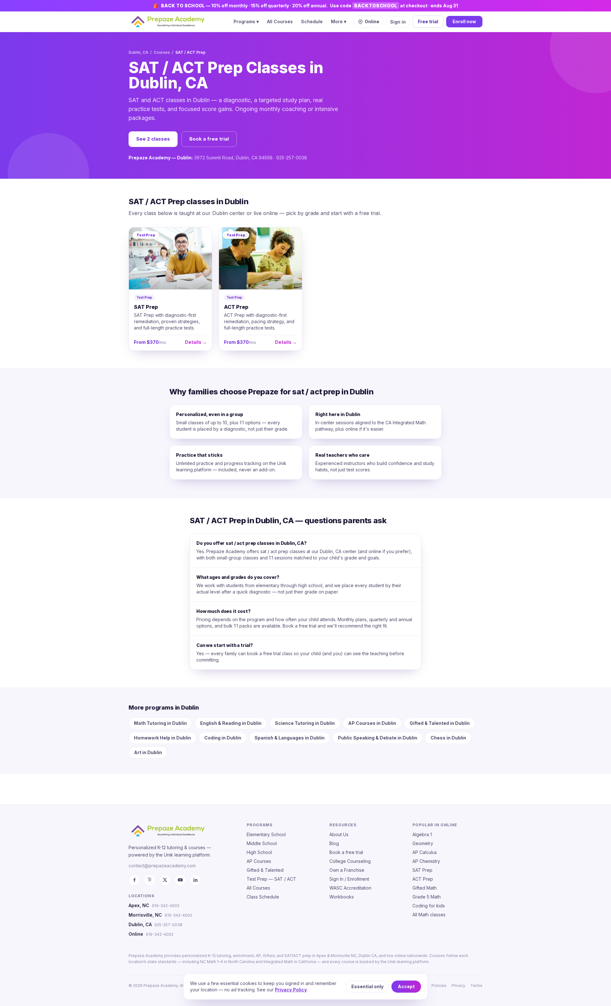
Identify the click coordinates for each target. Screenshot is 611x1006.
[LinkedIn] (195, 880)
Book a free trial (209, 139)
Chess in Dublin (448, 737)
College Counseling (350, 861)
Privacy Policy (291, 989)
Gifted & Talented (265, 870)
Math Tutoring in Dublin (160, 723)
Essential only (367, 986)
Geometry (422, 843)
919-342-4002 (165, 905)
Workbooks (341, 896)
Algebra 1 (422, 834)
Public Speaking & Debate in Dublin (377, 737)
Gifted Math (424, 888)
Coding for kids (428, 905)
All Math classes (429, 914)
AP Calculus (424, 852)
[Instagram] (149, 880)
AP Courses (259, 861)
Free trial (428, 21)
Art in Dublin (148, 752)
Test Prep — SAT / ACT (271, 879)
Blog (334, 843)
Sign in (398, 21)
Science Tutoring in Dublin (305, 723)
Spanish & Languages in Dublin (290, 737)
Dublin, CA (138, 52)
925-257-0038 (168, 924)
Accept (406, 986)
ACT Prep (422, 879)
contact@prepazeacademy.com (162, 865)
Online (136, 934)
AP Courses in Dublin (372, 723)
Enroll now (464, 21)
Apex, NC (139, 905)
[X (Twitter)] (165, 880)
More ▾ (338, 21)
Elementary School (266, 834)
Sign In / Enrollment (349, 879)
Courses (162, 52)
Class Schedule (263, 896)
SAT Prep (422, 870)
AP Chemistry (426, 861)
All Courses (280, 21)
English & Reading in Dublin (231, 723)
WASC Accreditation (350, 888)
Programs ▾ (246, 21)
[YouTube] (180, 880)
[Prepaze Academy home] (168, 21)
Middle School (262, 843)
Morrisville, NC (145, 915)
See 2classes (153, 139)
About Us (338, 834)
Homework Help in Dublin (162, 737)
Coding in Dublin (222, 737)
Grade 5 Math (426, 896)
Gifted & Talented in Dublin (440, 723)
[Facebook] (134, 880)
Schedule (312, 21)
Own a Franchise (346, 870)
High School (259, 852)
